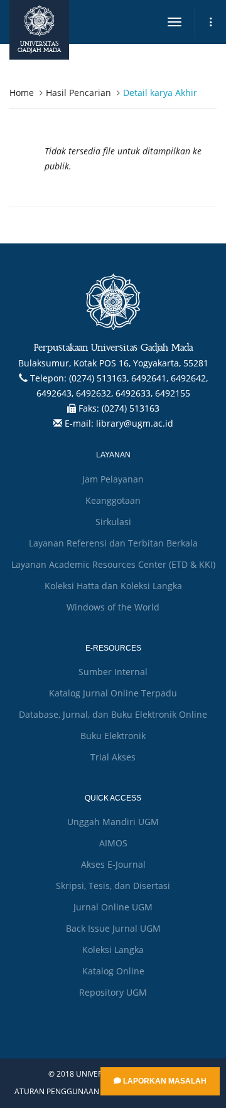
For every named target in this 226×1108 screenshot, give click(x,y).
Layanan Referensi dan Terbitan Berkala (113, 543)
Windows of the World (113, 607)
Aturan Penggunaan (56, 1091)
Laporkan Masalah (164, 1081)
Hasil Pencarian (78, 93)
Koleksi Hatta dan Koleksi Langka (113, 586)
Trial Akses (113, 757)
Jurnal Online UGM (113, 907)
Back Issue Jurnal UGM (113, 928)
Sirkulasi (113, 522)
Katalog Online (113, 971)
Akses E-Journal (113, 864)
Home (21, 93)
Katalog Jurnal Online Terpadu (113, 693)
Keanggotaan (113, 500)
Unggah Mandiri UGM (113, 822)
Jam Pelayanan (113, 479)
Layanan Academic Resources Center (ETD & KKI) (113, 564)
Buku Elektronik (113, 736)
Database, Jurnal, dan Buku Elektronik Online (113, 714)
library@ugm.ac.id (134, 423)
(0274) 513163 (130, 408)
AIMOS (113, 843)
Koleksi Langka (113, 950)
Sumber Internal (113, 672)
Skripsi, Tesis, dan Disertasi (113, 886)
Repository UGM (113, 992)
